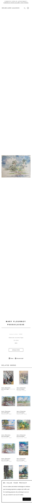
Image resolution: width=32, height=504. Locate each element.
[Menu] (28, 8)
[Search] (24, 8)
